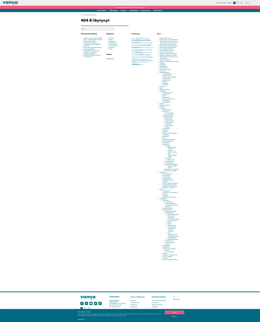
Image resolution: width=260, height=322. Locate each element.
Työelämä (151, 57)
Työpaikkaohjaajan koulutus (169, 184)
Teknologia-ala (134, 57)
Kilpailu (152, 47)
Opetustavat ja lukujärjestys (171, 216)
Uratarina (137, 62)
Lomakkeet (167, 145)
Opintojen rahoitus (172, 220)
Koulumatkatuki (169, 202)
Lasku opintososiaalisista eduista (172, 155)
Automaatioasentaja (143, 44)
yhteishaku (136, 64)
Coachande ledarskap (149, 44)
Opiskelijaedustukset (173, 239)
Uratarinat (111, 47)
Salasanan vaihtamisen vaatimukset (168, 53)
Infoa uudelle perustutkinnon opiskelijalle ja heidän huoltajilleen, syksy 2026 (92, 44)
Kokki (132, 49)
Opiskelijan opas (169, 241)
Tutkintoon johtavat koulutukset (170, 183)
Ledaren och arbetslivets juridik (147, 49)
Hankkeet (162, 106)
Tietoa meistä (134, 306)
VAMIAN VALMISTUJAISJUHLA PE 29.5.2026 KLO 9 (92, 56)
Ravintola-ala (134, 56)
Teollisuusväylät (166, 78)
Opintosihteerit (166, 97)
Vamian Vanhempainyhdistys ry (170, 259)
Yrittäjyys (167, 127)
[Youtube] (91, 303)
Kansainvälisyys (113, 44)
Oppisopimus (112, 41)
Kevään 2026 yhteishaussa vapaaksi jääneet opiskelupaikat (93, 48)
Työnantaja (162, 64)
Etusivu (82, 15)
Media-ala (145, 50)
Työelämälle (163, 172)
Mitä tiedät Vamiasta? (173, 214)
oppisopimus (138, 52)
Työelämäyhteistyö (135, 59)
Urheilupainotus (164, 67)
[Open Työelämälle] (118, 10)
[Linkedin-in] (95, 303)
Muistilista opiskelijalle (170, 211)
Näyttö (169, 223)
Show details (81, 319)
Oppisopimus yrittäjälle (171, 170)
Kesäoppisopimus (169, 161)
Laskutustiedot (165, 100)
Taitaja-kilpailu (166, 247)
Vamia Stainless (166, 175)
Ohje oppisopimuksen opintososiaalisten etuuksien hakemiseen (172, 205)
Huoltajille (165, 258)
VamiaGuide (165, 136)
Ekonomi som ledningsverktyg (136, 45)
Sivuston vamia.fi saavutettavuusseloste (169, 61)
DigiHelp (164, 253)
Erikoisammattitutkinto (146, 45)
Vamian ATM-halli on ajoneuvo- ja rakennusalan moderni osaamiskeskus (169, 41)
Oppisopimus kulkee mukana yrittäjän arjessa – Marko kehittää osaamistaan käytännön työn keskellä (93, 39)
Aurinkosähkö (151, 42)
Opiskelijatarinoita (167, 110)
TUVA (163, 138)
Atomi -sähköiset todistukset (166, 49)
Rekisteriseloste (163, 66)
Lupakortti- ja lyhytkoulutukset (169, 186)
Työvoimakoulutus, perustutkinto (144, 59)
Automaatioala (137, 44)
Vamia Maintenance (167, 174)
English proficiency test (165, 38)
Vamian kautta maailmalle (168, 248)
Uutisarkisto (162, 71)
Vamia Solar (147, 62)
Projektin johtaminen (148, 54)
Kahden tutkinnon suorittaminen (169, 123)
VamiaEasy (165, 85)
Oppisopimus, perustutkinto (147, 52)
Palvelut (162, 189)
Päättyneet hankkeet (165, 105)
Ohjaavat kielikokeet (165, 89)
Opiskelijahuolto (166, 102)
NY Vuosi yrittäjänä (167, 256)
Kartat (164, 96)
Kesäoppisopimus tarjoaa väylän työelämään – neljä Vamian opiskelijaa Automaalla (92, 52)
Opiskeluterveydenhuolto (168, 99)
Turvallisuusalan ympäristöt (169, 77)
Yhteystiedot (163, 91)
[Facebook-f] (81, 303)
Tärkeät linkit (165, 200)
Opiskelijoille (163, 198)
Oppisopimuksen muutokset (172, 148)
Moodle (162, 103)
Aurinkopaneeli (146, 42)
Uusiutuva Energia (142, 62)
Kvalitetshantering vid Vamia (167, 50)
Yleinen (111, 49)
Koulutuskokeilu (166, 142)
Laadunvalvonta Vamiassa (166, 52)
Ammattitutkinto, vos (138, 42)
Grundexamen (136, 47)
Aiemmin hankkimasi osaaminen (170, 243)
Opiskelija (162, 63)
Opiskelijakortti (166, 245)
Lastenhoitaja (135, 49)
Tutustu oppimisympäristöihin (159, 300)
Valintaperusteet (169, 113)
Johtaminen (149, 47)
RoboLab (164, 81)
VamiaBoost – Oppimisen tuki (169, 255)
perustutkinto (141, 54)
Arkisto (110, 39)
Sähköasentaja (149, 56)
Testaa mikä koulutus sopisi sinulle (168, 47)
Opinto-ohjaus (166, 94)
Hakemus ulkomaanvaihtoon (172, 151)
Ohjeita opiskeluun (167, 209)
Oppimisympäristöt (164, 72)
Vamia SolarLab (166, 75)
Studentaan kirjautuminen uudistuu (168, 55)
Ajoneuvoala (133, 38)
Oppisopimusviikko (134, 54)
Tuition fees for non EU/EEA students (169, 39)
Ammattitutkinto (166, 128)
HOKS (169, 222)
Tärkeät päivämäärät (167, 208)
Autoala (133, 44)
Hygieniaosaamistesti (144, 47)
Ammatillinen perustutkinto (141, 40)
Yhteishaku (165, 130)
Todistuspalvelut (166, 191)
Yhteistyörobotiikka (167, 74)
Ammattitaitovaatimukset (174, 219)
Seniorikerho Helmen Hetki (169, 197)
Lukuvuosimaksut (169, 114)
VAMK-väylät (168, 119)
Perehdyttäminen (169, 213)
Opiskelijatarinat (113, 42)
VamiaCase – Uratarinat (168, 188)
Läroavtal (111, 38)
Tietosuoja (162, 86)
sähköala (140, 56)
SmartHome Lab (166, 80)
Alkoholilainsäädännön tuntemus (142, 38)
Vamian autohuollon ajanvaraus (168, 44)
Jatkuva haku (165, 111)
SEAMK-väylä (168, 117)
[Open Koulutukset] (106, 10)
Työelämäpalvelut (166, 178)
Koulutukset (162, 108)
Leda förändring (140, 49)
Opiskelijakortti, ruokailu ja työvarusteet (172, 230)
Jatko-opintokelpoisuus (165, 60)
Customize (173, 316)
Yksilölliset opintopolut (167, 116)
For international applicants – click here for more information (130, 7)
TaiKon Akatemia (169, 120)
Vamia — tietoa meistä (165, 69)
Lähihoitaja (133, 50)
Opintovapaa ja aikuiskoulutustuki (172, 226)
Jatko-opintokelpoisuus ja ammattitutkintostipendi (173, 234)
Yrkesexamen (142, 64)
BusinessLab (165, 83)
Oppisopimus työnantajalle (171, 169)
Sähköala (144, 56)
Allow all (174, 312)
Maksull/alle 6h (139, 50)
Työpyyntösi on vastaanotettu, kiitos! (169, 46)
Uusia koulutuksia (113, 46)
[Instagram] (86, 303)
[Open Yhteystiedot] (162, 10)
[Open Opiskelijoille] (150, 10)
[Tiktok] (100, 303)
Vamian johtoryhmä (167, 92)
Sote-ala (137, 56)
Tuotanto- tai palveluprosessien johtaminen (142, 57)
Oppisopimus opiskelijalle (171, 164)
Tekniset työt (165, 195)
